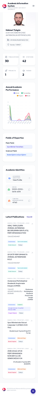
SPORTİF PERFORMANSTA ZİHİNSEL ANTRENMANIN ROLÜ (17, 256)
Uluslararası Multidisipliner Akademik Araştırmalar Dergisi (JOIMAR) (17, 283)
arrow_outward (32, 224)
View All (29, 217)
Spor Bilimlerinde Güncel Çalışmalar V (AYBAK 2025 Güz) (17, 324)
